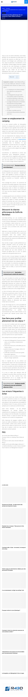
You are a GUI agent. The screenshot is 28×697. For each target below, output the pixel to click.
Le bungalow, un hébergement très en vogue (13, 673)
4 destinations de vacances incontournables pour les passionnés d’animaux (13, 652)
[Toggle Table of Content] (16, 77)
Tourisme (3, 13)
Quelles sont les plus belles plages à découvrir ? (13, 444)
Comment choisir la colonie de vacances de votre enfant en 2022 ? (13, 631)
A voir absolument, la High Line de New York (13, 590)
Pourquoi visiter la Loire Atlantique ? (11, 610)
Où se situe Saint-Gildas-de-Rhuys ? (10, 435)
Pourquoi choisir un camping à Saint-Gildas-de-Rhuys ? (13, 438)
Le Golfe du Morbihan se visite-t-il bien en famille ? (14, 446)
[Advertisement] (14, 39)
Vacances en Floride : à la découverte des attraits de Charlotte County (12, 505)
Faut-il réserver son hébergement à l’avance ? (12, 447)
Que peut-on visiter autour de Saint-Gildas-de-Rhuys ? (13, 441)
